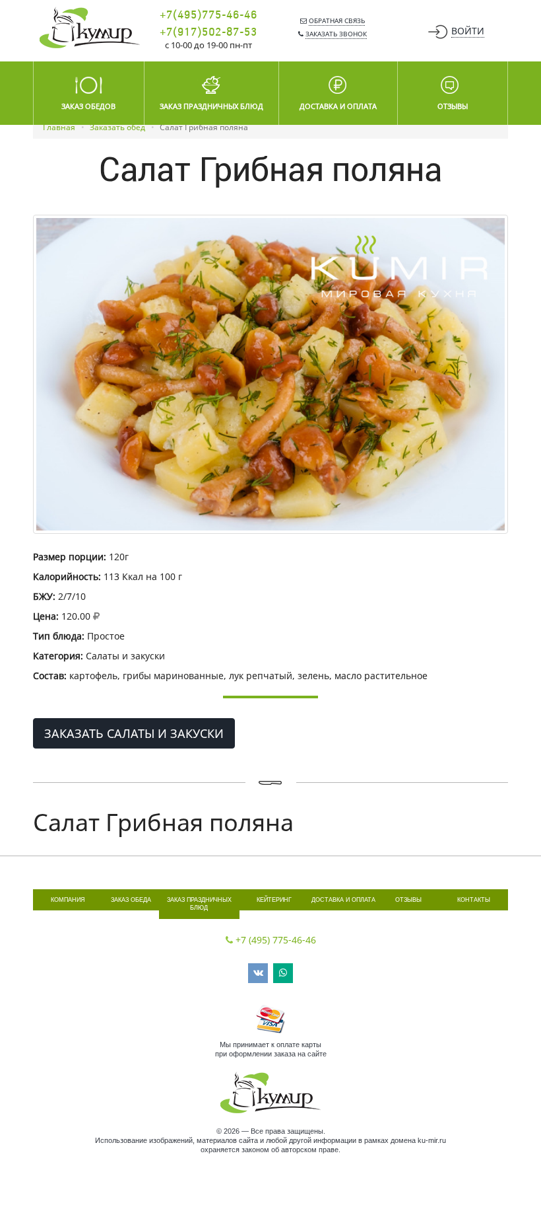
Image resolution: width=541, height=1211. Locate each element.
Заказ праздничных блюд (199, 904)
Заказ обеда (131, 900)
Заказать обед (117, 127)
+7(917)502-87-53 (208, 32)
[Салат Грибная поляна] (270, 374)
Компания (68, 900)
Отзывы (408, 900)
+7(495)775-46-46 (208, 15)
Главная (59, 127)
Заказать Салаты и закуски (134, 733)
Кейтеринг (274, 900)
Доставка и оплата (343, 900)
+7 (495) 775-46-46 (276, 940)
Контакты (473, 900)
